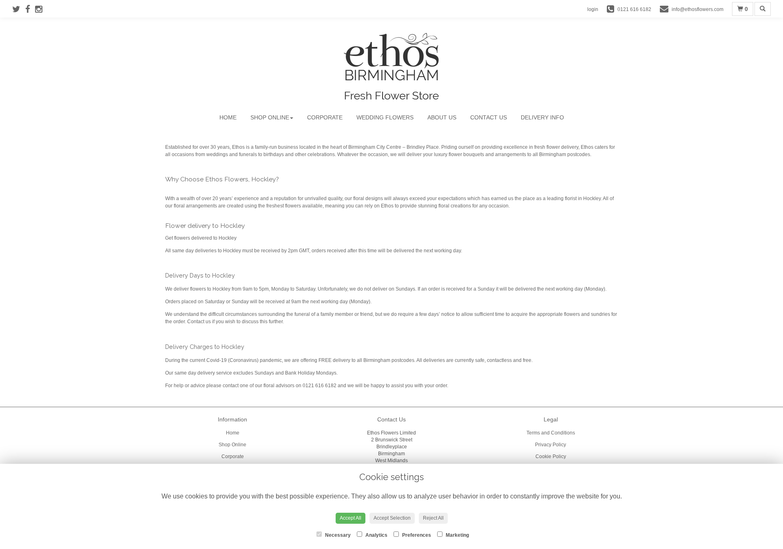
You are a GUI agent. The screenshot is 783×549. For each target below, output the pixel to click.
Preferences (416, 535)
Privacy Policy (550, 445)
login (592, 9)
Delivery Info (542, 117)
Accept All (350, 518)
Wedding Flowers (385, 117)
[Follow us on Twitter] (18, 9)
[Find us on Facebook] (30, 9)
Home (228, 117)
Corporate (325, 117)
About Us (441, 117)
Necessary (337, 535)
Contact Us (488, 117)
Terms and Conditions (550, 433)
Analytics (375, 535)
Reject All (433, 518)
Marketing (457, 535)
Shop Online (269, 117)
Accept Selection (392, 518)
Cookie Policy (550, 456)
